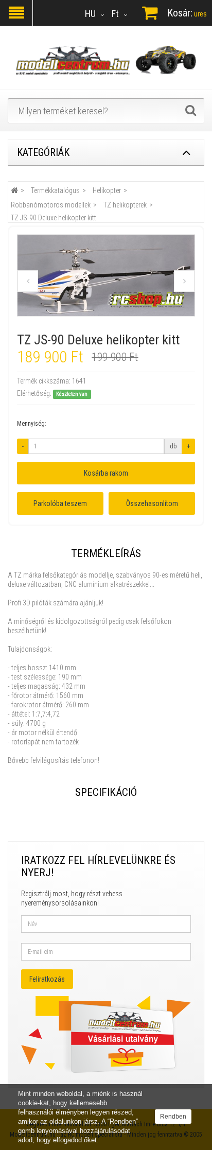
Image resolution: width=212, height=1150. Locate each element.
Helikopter (107, 190)
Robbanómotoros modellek (51, 205)
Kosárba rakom (106, 473)
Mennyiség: (31, 423)
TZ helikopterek (125, 205)
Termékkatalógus (55, 190)
